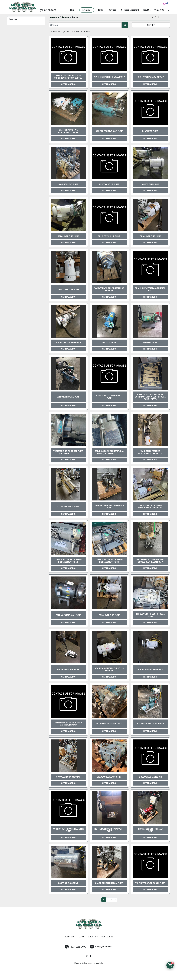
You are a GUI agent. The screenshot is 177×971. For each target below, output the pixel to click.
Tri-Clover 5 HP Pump (150, 236)
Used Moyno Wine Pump (68, 397)
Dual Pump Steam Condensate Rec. (150, 289)
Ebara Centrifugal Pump (68, 615)
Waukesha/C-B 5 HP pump (150, 669)
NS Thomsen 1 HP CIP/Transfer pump (68, 830)
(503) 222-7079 (48, 10)
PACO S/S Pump (109, 342)
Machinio (99, 963)
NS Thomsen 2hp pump (68, 669)
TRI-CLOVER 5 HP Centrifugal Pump (150, 615)
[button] (86, 10)
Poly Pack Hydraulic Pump (150, 77)
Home (72, 10)
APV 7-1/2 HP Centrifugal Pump (109, 77)
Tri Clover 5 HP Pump (68, 236)
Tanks (100, 10)
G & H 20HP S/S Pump (68, 184)
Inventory (86, 10)
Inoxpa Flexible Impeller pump (150, 830)
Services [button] (112, 10)
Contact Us (159, 10)
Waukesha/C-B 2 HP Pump (68, 342)
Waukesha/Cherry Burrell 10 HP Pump (109, 289)
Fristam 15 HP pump (109, 184)
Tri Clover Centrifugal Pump (150, 883)
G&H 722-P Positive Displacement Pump (68, 131)
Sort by (151, 25)
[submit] (125, 25)
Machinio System (80, 963)
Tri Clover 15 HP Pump (109, 236)
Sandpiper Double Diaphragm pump (109, 506)
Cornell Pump (150, 342)
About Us (147, 10)
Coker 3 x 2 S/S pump (68, 883)
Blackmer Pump (150, 131)
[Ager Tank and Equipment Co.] (88, 924)
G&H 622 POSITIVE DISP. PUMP (109, 131)
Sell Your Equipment (130, 10)
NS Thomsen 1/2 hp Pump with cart (109, 830)
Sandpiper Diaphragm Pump (109, 883)
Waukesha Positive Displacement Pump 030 (150, 452)
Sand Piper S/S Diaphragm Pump (109, 397)
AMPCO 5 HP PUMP (150, 184)
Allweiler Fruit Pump (68, 506)
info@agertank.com (103, 946)
